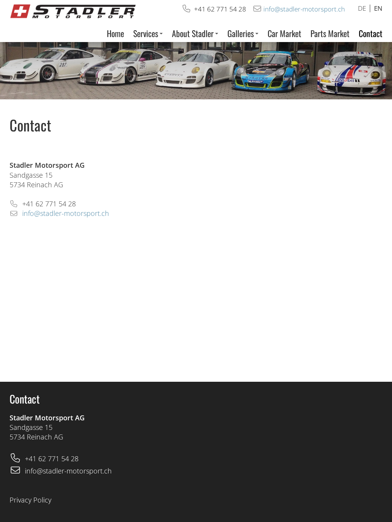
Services (145, 33)
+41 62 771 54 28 (220, 9)
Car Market (284, 33)
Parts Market (330, 33)
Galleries (240, 33)
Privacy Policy (30, 499)
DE (362, 8)
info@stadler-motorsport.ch (304, 9)
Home (115, 33)
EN (378, 8)
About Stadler (193, 33)
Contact (370, 33)
